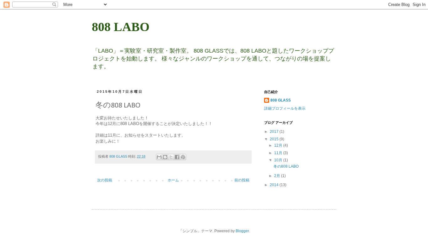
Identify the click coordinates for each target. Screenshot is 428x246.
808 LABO (120, 27)
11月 (278, 153)
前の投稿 (241, 180)
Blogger (242, 231)
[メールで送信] (159, 157)
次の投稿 (104, 180)
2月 (277, 176)
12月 (278, 145)
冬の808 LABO (286, 166)
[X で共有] (171, 157)
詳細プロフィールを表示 (284, 108)
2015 (274, 139)
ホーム (173, 180)
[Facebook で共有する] (177, 157)
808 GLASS (280, 100)
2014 (274, 185)
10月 (278, 160)
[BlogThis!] (165, 157)
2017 (274, 131)
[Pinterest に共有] (183, 157)
